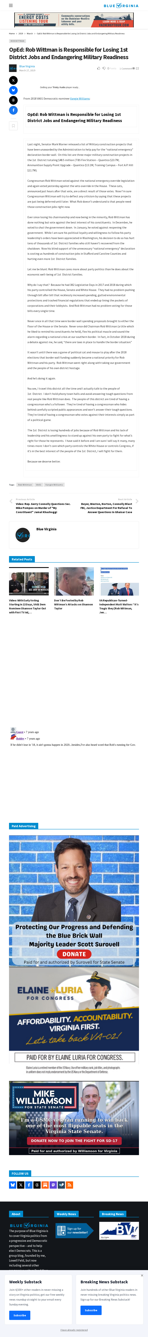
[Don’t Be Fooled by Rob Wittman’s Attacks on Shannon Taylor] (74, 581)
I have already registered (74, 1330)
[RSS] (69, 1185)
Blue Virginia (27, 66)
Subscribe (20, 1315)
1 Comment (126, 68)
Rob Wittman (17, 41)
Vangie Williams (80, 98)
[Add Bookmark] (13, 126)
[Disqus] (74, 672)
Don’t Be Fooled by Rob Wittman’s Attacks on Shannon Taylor (73, 604)
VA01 (38, 484)
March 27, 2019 (27, 70)
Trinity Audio (59, 87)
